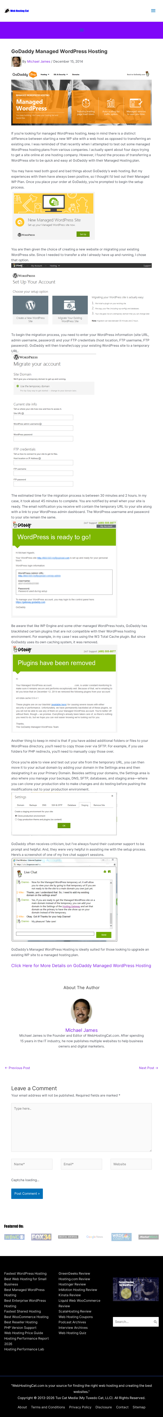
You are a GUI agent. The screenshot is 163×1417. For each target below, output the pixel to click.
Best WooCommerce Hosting (26, 1317)
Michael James (38, 61)
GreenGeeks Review (74, 1273)
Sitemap (139, 1407)
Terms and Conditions (48, 1407)
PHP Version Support (20, 1328)
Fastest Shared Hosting (22, 1311)
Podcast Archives (72, 1322)
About (22, 1407)
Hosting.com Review (74, 1279)
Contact (122, 1407)
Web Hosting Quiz (72, 1333)
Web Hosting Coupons (76, 1317)
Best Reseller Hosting (20, 1322)
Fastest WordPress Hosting (25, 1273)
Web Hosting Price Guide (23, 1333)
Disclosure (104, 1407)
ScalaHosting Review (75, 1311)
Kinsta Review (70, 1295)
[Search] (156, 1321)
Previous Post (17, 1068)
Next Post (148, 1068)
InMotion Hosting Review (78, 1290)
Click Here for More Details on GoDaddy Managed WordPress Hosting (81, 965)
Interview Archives (73, 1328)
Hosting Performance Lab (24, 1349)
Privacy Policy (80, 1407)
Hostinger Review (72, 1284)
